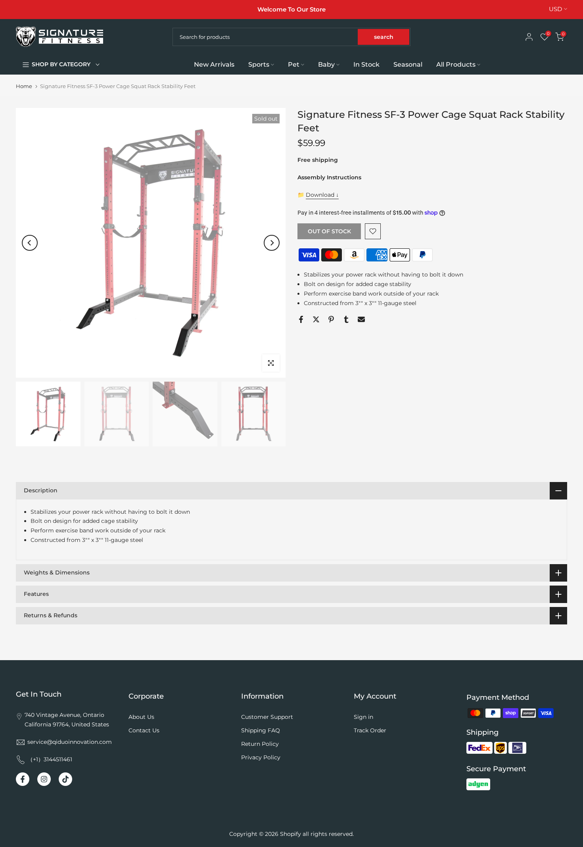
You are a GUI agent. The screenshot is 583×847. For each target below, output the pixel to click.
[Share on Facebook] (301, 319)
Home (24, 86)
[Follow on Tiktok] (65, 779)
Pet (293, 64)
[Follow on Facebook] (22, 779)
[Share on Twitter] (316, 319)
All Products (456, 64)
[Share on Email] (361, 319)
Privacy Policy (260, 757)
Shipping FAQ (260, 730)
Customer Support (267, 716)
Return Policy (260, 743)
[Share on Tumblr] (346, 319)
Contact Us (143, 730)
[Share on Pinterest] (331, 319)
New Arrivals (214, 64)
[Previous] (30, 243)
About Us (141, 716)
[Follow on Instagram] (44, 779)
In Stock (366, 64)
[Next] (272, 243)
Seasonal (407, 64)
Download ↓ (322, 194)
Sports (258, 64)
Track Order (370, 730)
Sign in (363, 716)
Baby (326, 64)
